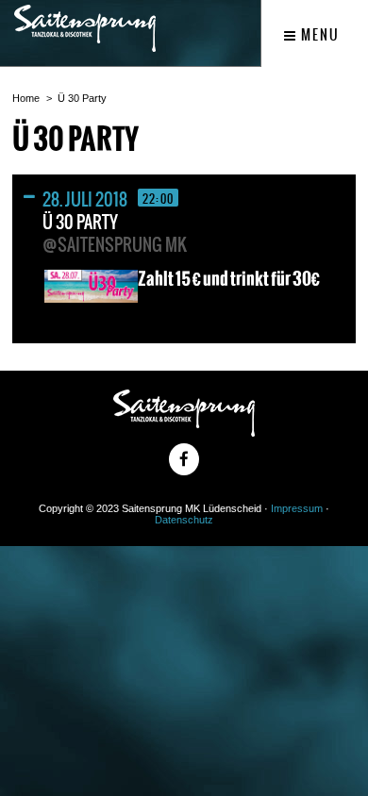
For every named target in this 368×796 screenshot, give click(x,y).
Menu (318, 35)
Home (26, 98)
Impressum (297, 508)
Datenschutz (184, 519)
